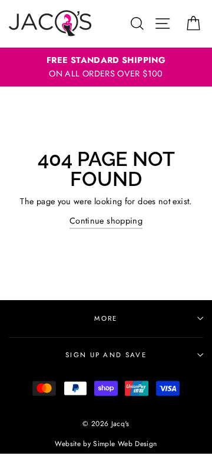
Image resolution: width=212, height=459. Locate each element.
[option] (106, 67)
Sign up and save (106, 355)
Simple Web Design (125, 443)
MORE (105, 318)
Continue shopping (106, 221)
